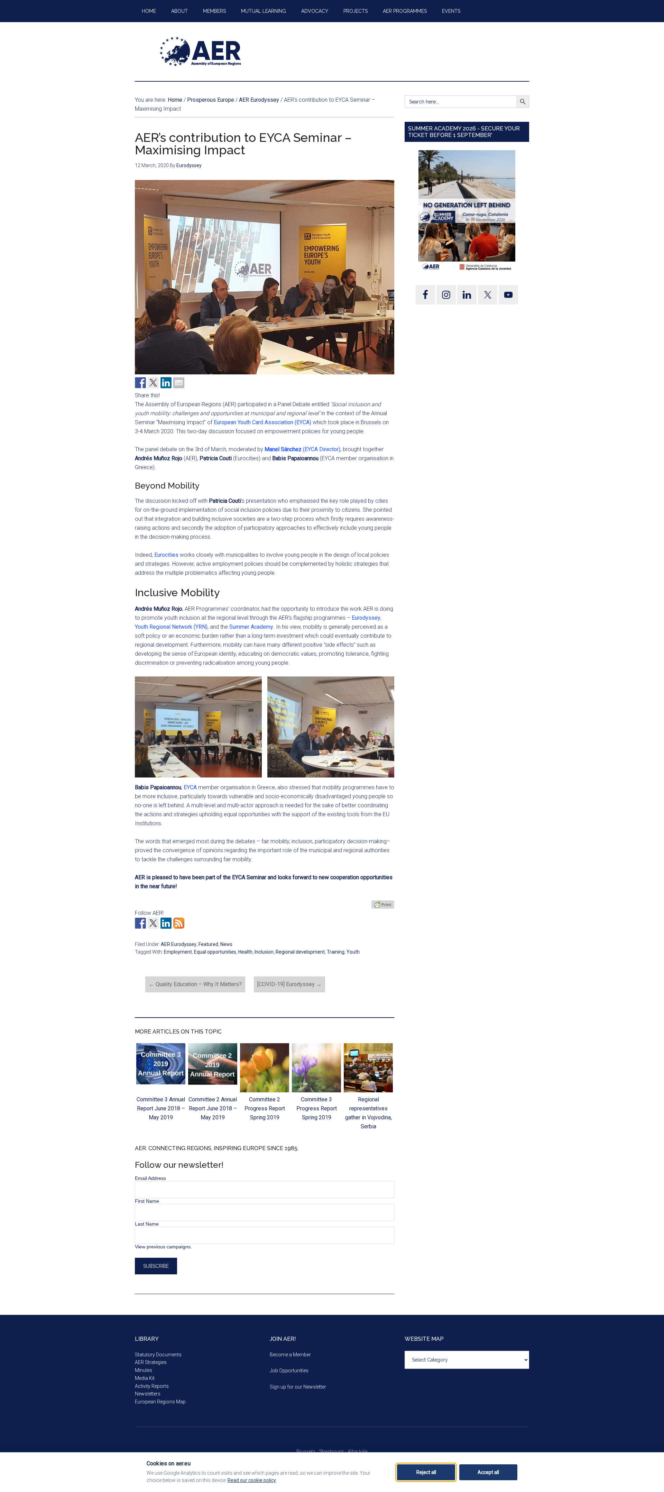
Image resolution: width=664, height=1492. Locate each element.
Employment (178, 952)
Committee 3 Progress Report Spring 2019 (316, 1108)
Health (245, 952)
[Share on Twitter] (153, 382)
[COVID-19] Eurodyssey (289, 984)
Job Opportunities (289, 1370)
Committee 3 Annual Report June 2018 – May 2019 (161, 1108)
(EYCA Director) (302, 449)
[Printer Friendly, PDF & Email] (382, 904)
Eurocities (166, 555)
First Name (147, 1201)
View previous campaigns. (163, 1246)
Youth (353, 952)
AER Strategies (151, 1362)
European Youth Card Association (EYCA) (262, 422)
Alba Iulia (358, 1451)
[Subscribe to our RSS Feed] (178, 923)
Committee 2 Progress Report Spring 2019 (265, 1108)
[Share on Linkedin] (166, 382)
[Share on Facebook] (140, 382)
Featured (208, 944)
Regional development (300, 952)
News (226, 944)
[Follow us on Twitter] (153, 923)
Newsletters (147, 1394)
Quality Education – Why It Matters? (195, 984)
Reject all (426, 1472)
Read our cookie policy (252, 1480)
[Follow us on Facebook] (140, 923)
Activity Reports (152, 1386)
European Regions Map (160, 1401)
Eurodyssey (366, 618)
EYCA (190, 787)
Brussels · (307, 1451)
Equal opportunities (215, 952)
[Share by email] (178, 382)
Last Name (147, 1224)
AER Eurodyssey (178, 944)
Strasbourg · (333, 1451)
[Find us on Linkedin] (166, 923)
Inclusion (264, 952)
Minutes (143, 1370)
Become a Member (290, 1354)
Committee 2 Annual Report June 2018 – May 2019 (212, 1108)
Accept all (488, 1472)
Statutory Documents (158, 1354)
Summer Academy (251, 627)
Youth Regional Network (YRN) (171, 627)
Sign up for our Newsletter (298, 1387)
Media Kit (145, 1378)
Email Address (150, 1178)
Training (335, 952)
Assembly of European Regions (200, 51)
